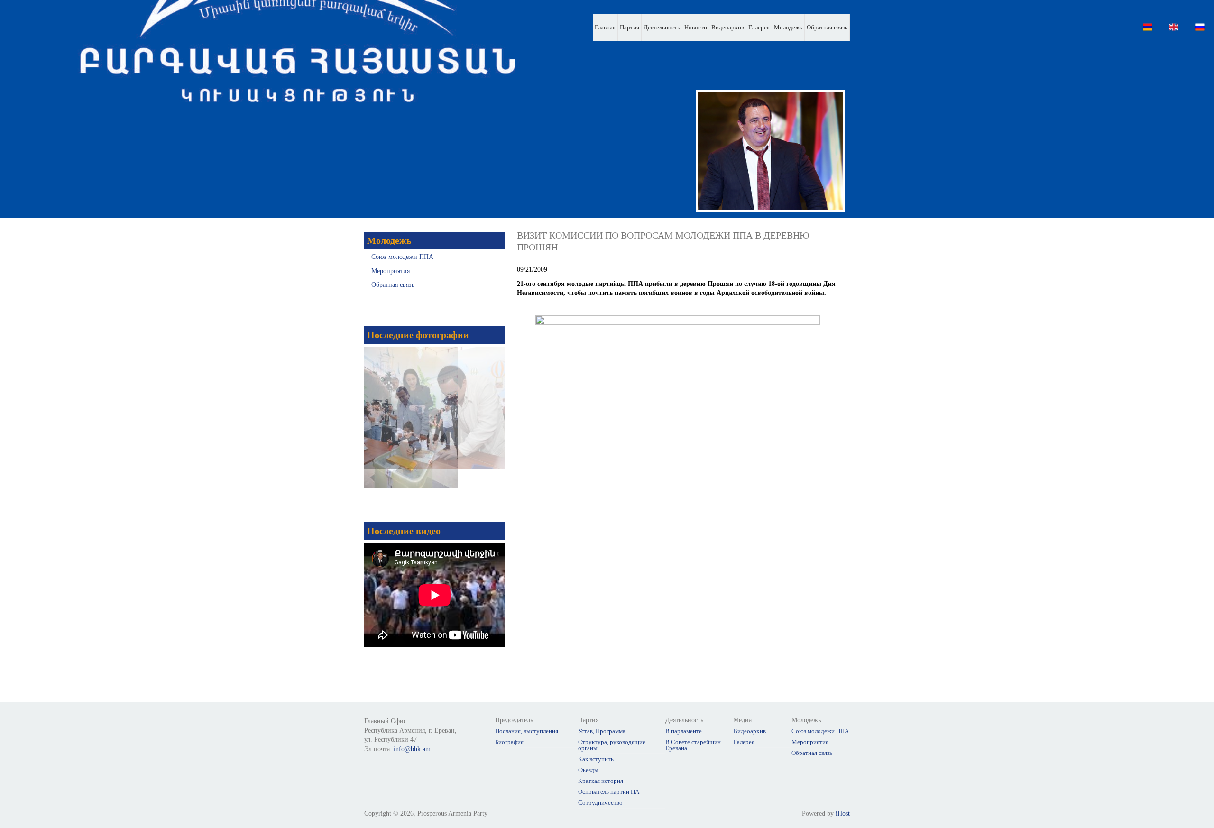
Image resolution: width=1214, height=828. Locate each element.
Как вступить (596, 759)
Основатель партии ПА (608, 791)
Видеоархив (727, 27)
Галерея (759, 27)
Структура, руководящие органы (611, 745)
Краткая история (600, 780)
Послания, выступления (526, 731)
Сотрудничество (600, 802)
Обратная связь (827, 27)
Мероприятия (390, 271)
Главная (605, 27)
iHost (843, 813)
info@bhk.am (412, 749)
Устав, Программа (601, 731)
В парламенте (683, 731)
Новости (695, 27)
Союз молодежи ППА (402, 256)
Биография (509, 741)
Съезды (588, 769)
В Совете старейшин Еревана (693, 745)
